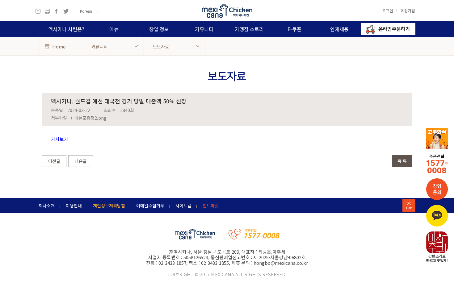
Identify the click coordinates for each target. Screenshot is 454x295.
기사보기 (59, 139)
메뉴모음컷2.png (90, 118)
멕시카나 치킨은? (66, 29)
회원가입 (407, 10)
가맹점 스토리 (249, 29)
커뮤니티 (204, 29)
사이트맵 (183, 205)
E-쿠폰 (294, 29)
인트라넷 (211, 205)
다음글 (81, 161)
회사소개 (47, 205)
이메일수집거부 (150, 205)
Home (58, 46)
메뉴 (114, 29)
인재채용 (339, 29)
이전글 (54, 161)
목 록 (402, 161)
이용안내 (74, 205)
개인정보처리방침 (109, 205)
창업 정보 (159, 29)
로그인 (387, 10)
